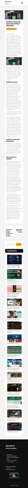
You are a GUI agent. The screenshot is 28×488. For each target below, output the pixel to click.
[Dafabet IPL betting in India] (14, 314)
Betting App (9, 454)
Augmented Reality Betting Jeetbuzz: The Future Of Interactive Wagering (13, 295)
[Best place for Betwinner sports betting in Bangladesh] (14, 400)
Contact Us (8, 468)
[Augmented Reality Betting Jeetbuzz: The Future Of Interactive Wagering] (14, 289)
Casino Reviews (10, 462)
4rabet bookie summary (12, 431)
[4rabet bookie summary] (14, 426)
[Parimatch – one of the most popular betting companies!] (14, 387)
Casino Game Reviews (12, 460)
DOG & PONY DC (10, 446)
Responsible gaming (10, 469)
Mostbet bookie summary (13, 343)
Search (18, 244)
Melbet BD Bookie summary (13, 381)
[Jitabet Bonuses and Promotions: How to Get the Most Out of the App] (14, 274)
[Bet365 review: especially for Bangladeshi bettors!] (14, 350)
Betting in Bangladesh (11, 29)
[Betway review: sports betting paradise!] (14, 325)
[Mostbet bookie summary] (14, 338)
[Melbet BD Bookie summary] (14, 376)
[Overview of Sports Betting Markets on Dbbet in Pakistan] (14, 260)
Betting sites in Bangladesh (13, 457)
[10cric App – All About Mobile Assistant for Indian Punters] (14, 302)
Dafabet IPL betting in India (13, 319)
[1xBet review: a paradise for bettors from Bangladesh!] (14, 363)
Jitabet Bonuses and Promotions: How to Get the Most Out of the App (13, 281)
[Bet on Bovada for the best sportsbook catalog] (14, 413)
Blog (8, 459)
